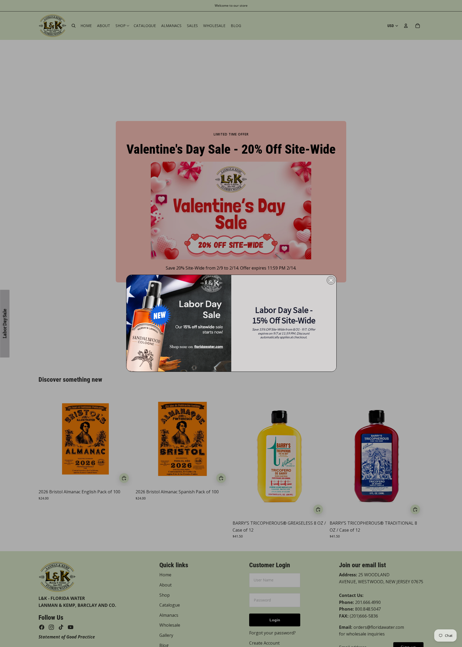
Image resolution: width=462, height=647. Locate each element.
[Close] (331, 280)
